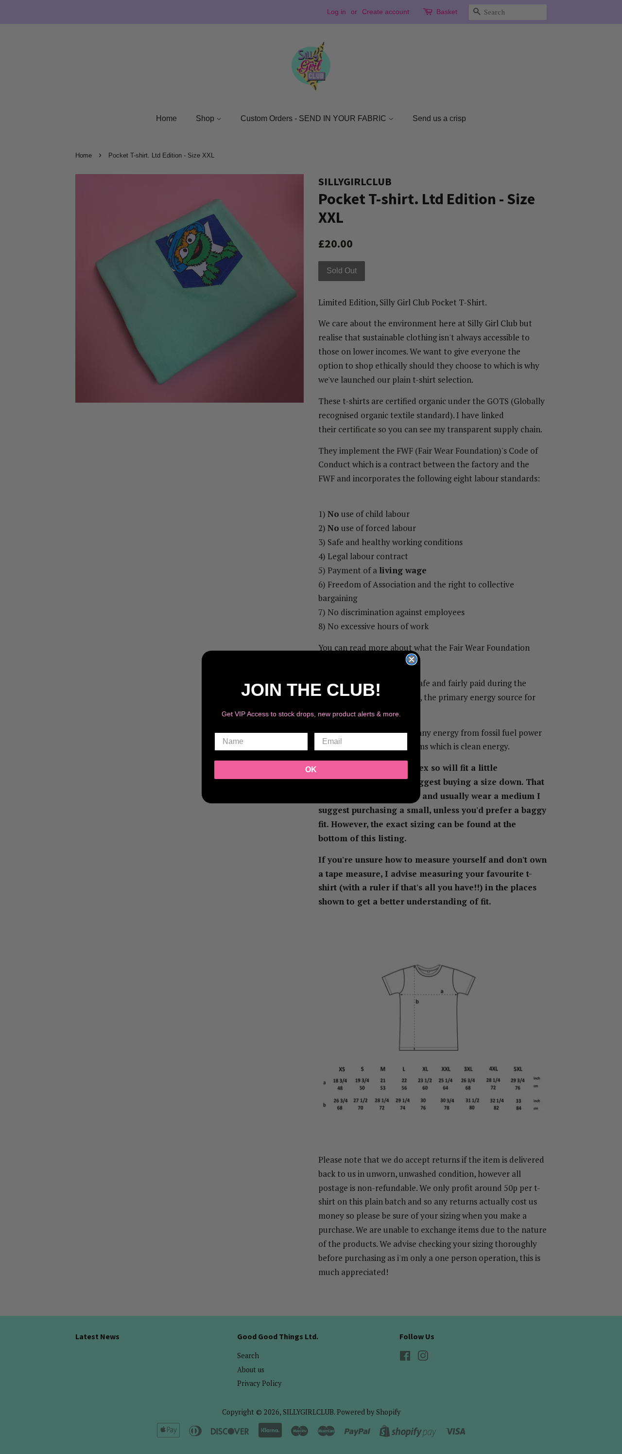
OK (311, 769)
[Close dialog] (411, 659)
